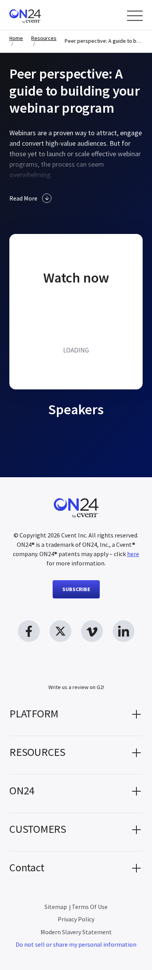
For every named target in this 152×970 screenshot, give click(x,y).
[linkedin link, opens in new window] (123, 631)
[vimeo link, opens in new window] (92, 631)
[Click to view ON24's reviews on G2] (76, 671)
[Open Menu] (135, 15)
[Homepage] (40, 15)
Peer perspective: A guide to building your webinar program (104, 41)
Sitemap (55, 907)
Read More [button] (23, 198)
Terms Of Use (90, 907)
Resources (44, 38)
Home (16, 38)
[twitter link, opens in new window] (60, 631)
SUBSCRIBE (76, 589)
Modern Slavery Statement (76, 932)
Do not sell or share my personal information (76, 944)
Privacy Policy (76, 919)
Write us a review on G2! (76, 687)
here (133, 554)
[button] (76, 717)
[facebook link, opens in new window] (29, 631)
